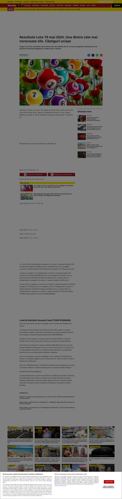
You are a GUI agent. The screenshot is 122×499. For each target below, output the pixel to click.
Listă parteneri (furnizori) (60, 485)
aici (19, 491)
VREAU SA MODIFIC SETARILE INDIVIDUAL (108, 486)
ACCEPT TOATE (109, 482)
